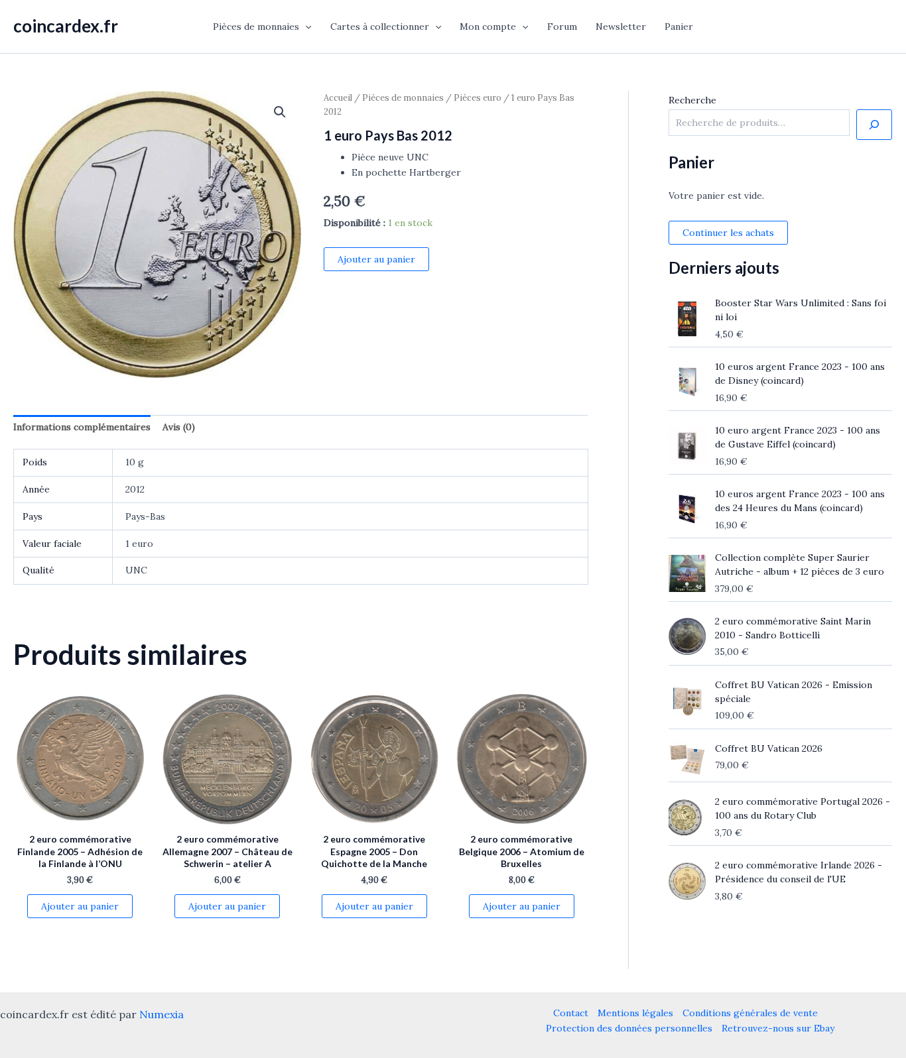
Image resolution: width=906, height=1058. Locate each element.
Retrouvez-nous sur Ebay (778, 1028)
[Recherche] (874, 124)
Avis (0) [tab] (178, 427)
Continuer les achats (728, 233)
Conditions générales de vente (750, 1013)
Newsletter (621, 26)
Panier (679, 26)
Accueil (338, 97)
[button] (305, 26)
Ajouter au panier (376, 259)
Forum (562, 26)
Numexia (161, 1014)
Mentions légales (635, 1013)
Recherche (692, 100)
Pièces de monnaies (256, 26)
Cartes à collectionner (379, 26)
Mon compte (488, 26)
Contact (570, 1013)
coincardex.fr (65, 25)
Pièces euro (477, 97)
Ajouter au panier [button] (80, 906)
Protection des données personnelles (629, 1028)
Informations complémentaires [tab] (82, 427)
